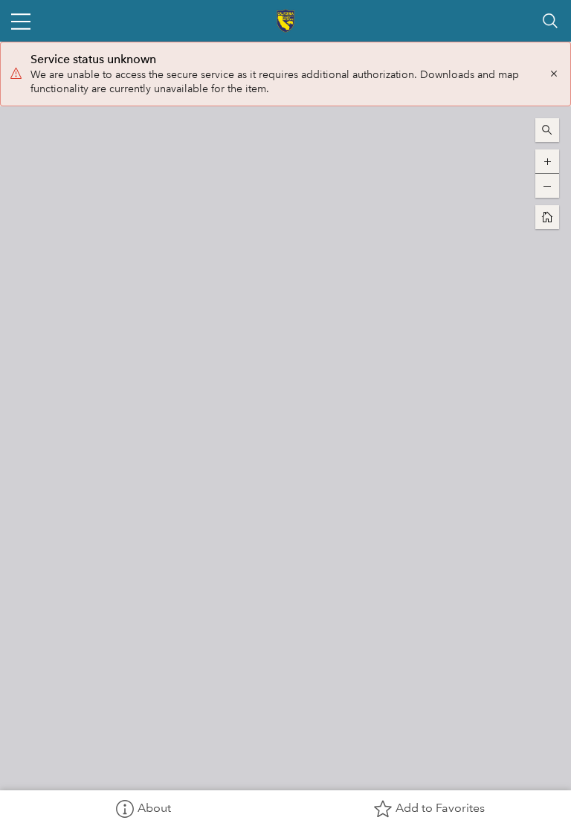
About (154, 808)
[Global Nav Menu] (20, 20)
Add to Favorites (440, 808)
